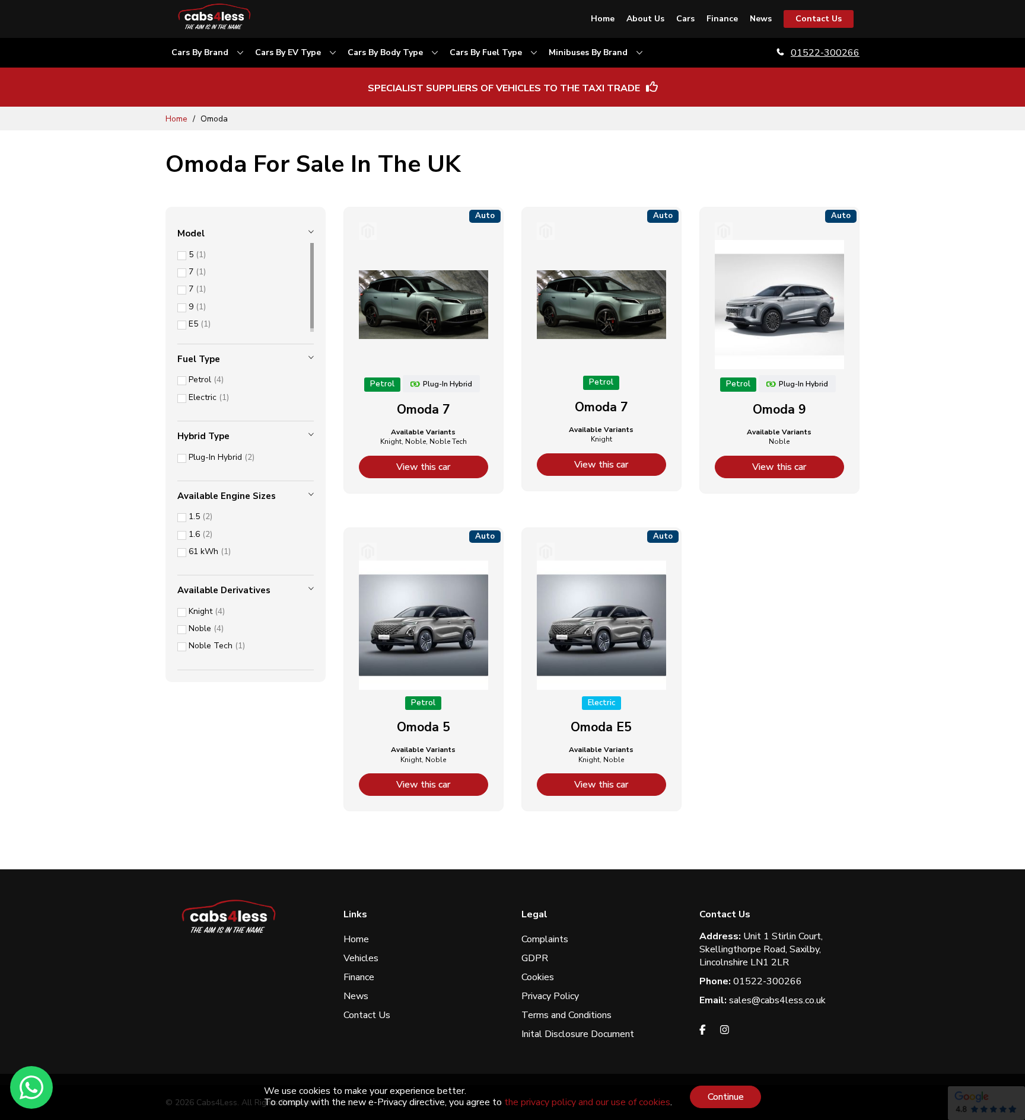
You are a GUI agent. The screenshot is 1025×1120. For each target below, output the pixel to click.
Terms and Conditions (566, 1015)
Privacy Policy (550, 996)
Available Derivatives (223, 590)
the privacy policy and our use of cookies (587, 1102)
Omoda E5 (601, 727)
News (355, 996)
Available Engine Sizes (226, 496)
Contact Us (366, 1015)
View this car (423, 466)
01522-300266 (825, 52)
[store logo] (215, 19)
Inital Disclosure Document (577, 1034)
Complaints (544, 939)
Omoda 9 (779, 409)
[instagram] (724, 1031)
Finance (358, 977)
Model (191, 233)
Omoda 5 (423, 727)
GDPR (534, 958)
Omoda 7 (423, 409)
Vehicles (360, 958)
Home (177, 118)
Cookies (537, 977)
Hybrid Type (203, 436)
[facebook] (702, 1031)
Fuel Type (198, 359)
